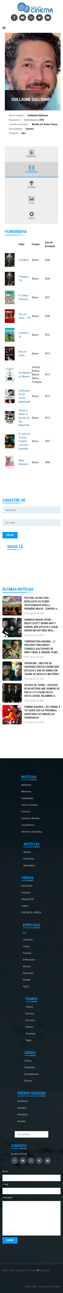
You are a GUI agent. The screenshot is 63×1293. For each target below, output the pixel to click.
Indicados (21, 1107)
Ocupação (13, 133)
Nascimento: (15, 119)
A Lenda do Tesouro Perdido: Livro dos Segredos (24, 441)
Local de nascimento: (19, 124)
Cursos (26, 946)
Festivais (27, 953)
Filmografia (31, 172)
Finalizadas (29, 1067)
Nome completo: (17, 115)
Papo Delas (28, 973)
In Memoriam (29, 959)
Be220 (46, 1270)
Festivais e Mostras (30, 818)
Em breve (30, 1013)
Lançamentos (27, 824)
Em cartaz (30, 1020)
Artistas (27, 852)
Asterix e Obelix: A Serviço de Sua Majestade (24, 418)
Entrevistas (28, 858)
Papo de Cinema (17, 1270)
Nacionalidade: (16, 128)
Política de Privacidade (49, 1286)
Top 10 (26, 986)
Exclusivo (25, 811)
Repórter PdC (28, 899)
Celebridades (27, 798)
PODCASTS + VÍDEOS (31, 912)
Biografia (32, 156)
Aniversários (29, 865)
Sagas (29, 1040)
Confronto (28, 939)
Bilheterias (26, 791)
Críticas (29, 1006)
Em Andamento (31, 1074)
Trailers (25, 906)
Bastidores (26, 784)
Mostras (27, 966)
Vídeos (31, 218)
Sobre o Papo (31, 1286)
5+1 (24, 932)
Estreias (29, 1026)
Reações (21, 1121)
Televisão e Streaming (31, 831)
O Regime (23, 259)
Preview (26, 979)
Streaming (30, 1033)
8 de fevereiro (31, 120)
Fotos (32, 203)
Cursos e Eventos (29, 804)
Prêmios (31, 187)
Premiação (22, 1114)
